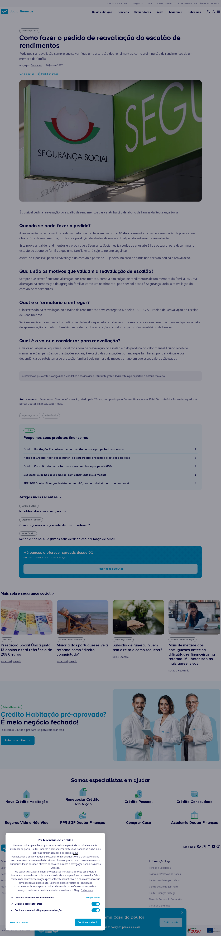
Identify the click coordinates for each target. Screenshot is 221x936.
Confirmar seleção (88, 922)
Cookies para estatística (28, 904)
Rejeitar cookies (19, 922)
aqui (75, 852)
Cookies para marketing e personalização (38, 910)
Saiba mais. (87, 890)
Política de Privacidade (80, 882)
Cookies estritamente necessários (34, 897)
